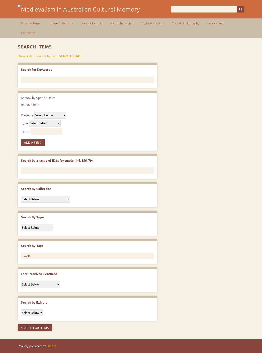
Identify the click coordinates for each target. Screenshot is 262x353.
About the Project (122, 23)
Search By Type (32, 217)
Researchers (215, 23)
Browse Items (30, 23)
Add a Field (33, 142)
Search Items (70, 56)
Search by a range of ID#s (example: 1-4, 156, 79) (57, 160)
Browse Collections (60, 23)
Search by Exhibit (34, 302)
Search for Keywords (36, 69)
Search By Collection (36, 189)
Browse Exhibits (92, 23)
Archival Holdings (153, 23)
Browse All (25, 56)
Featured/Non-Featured (39, 274)
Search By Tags (32, 245)
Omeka (51, 346)
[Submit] (240, 9)
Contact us (28, 33)
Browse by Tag (46, 56)
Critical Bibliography (185, 23)
